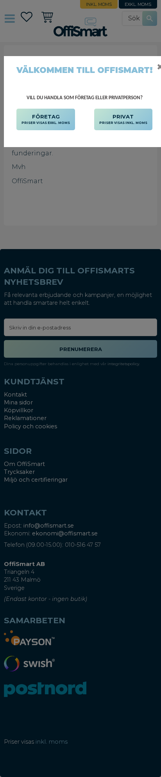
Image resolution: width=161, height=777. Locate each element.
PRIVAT (123, 119)
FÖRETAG (45, 119)
